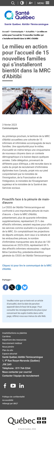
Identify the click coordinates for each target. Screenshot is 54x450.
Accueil (5, 31)
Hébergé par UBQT (10, 403)
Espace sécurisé (9, 353)
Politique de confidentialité (13, 397)
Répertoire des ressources (14, 340)
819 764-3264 (22, 368)
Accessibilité (7, 400)
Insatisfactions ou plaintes (14, 333)
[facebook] (5, 387)
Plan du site (7, 350)
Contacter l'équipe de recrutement (20, 375)
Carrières (6, 336)
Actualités (30, 31)
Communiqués (17, 31)
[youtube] (13, 387)
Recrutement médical (12, 343)
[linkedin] (22, 387)
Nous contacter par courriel (17, 372)
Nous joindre (8, 347)
